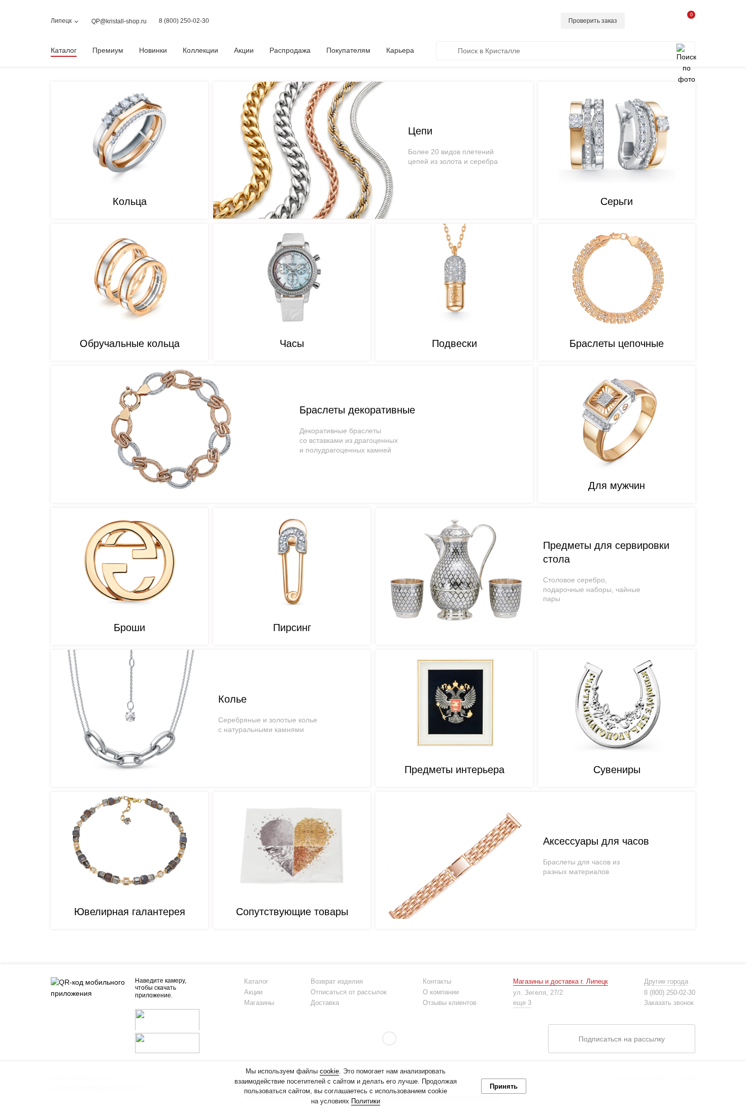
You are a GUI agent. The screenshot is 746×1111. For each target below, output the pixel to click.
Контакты (437, 981)
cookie (329, 1071)
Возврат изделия (337, 981)
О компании (441, 992)
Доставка (325, 1002)
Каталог (256, 981)
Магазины (259, 1002)
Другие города (666, 981)
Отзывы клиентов (450, 1002)
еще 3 (522, 1002)
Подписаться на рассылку (622, 1039)
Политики (365, 1101)
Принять (504, 1086)
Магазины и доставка (560, 981)
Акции (253, 992)
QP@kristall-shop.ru (119, 21)
